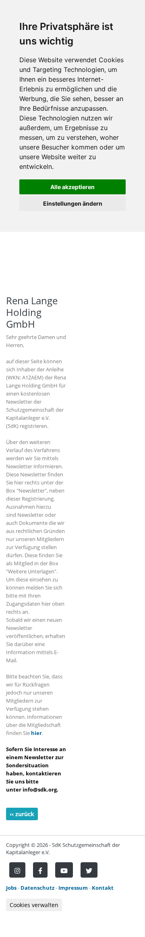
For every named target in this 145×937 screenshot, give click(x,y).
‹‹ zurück (22, 814)
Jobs (11, 887)
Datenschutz (37, 887)
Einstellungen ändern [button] (72, 203)
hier (36, 733)
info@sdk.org (40, 789)
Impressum (73, 887)
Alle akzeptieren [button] (72, 186)
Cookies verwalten (34, 905)
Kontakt (103, 887)
